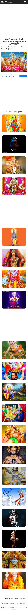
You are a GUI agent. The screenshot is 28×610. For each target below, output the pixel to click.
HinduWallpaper (6, 2)
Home (6, 598)
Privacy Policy (22, 598)
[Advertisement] (14, 19)
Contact (16, 598)
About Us (11, 598)
